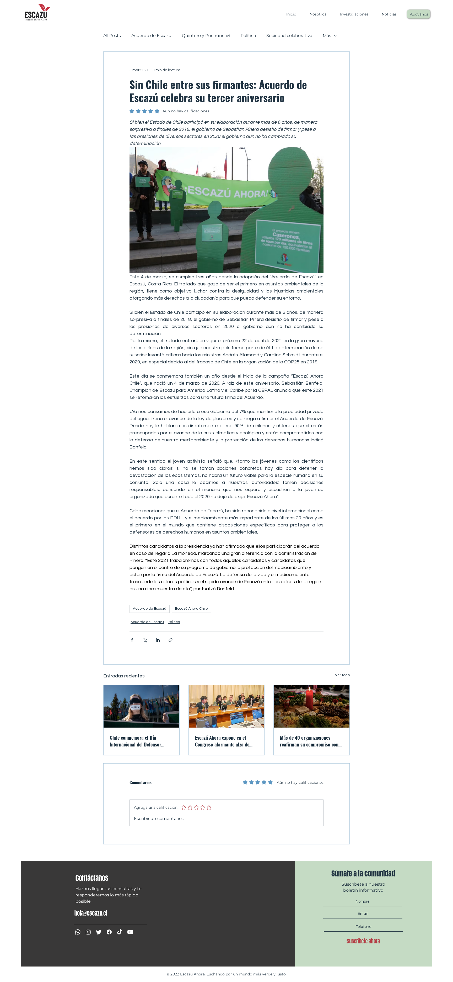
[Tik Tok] (119, 932)
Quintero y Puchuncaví (206, 35)
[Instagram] (88, 932)
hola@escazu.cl (90, 913)
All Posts (112, 35)
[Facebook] (109, 932)
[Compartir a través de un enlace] (170, 640)
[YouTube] (130, 932)
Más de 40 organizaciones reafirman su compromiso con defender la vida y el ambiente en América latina (309, 741)
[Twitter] (98, 932)
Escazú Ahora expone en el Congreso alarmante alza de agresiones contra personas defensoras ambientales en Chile (226, 741)
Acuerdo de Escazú (151, 35)
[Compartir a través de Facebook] (132, 640)
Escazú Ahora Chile (191, 608)
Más (327, 35)
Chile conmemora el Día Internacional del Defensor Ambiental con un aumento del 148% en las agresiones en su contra (139, 741)
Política (248, 35)
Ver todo (342, 675)
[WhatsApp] (77, 932)
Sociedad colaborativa (289, 35)
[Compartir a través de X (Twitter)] (144, 640)
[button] (315, 14)
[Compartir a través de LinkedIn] (157, 640)
